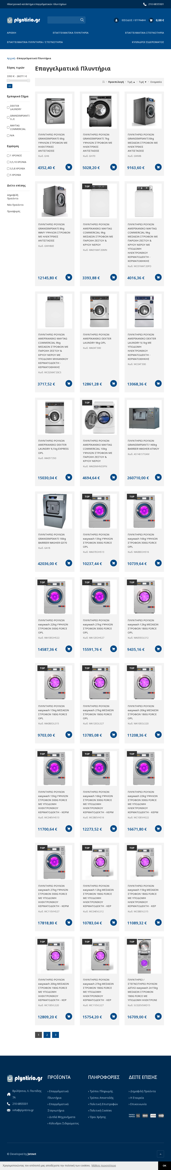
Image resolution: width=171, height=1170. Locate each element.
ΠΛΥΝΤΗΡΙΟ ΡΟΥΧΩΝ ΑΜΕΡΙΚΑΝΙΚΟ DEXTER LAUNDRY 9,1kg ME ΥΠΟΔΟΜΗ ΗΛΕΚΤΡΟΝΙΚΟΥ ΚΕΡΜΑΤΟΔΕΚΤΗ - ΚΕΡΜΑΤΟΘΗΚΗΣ (142, 347)
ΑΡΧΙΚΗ (11, 32)
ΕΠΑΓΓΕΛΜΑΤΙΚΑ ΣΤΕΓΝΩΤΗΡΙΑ (144, 32)
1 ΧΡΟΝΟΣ (16, 155)
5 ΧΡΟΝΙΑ (15, 174)
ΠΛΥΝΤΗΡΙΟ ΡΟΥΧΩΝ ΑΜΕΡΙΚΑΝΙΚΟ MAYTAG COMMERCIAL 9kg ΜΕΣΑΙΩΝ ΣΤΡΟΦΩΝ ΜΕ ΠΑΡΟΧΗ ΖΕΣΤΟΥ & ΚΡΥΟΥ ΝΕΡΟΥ (98, 234)
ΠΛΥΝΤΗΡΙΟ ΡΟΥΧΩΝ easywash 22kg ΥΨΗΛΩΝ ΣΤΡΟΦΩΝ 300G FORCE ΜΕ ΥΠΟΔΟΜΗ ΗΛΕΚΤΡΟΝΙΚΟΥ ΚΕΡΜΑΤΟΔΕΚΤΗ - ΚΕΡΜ (143, 802)
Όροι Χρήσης (98, 1117)
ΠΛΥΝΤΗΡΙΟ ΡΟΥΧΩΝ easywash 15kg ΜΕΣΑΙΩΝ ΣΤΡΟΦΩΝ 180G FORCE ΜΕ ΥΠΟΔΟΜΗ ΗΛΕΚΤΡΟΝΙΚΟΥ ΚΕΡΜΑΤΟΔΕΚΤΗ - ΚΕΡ (143, 896)
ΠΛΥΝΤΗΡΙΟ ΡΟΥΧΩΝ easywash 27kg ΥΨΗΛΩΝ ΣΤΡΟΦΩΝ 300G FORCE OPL (98, 626)
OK (9, 86)
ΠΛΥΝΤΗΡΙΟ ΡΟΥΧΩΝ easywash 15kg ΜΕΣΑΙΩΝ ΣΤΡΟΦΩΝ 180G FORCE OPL (53, 712)
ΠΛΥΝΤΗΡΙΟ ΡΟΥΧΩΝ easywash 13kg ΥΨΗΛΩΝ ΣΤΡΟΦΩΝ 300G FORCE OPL (98, 540)
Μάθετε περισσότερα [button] (104, 1165)
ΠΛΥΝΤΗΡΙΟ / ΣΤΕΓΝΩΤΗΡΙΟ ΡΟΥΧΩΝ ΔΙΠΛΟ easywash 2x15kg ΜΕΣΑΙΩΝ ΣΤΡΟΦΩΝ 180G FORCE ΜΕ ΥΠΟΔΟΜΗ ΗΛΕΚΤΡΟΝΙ (143, 990)
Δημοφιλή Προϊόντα (12, 196)
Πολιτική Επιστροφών (104, 1104)
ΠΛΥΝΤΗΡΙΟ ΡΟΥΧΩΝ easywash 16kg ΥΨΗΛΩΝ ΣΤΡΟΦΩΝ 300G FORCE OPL (143, 540)
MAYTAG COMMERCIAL (18, 127)
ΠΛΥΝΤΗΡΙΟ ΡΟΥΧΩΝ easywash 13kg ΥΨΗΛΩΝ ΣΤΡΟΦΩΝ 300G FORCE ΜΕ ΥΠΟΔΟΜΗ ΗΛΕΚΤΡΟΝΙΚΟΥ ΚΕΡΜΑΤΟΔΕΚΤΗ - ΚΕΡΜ (53, 802)
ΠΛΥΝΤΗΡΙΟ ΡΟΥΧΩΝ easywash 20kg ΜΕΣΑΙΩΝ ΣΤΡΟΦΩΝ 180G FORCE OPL (143, 712)
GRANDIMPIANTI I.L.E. (20, 117)
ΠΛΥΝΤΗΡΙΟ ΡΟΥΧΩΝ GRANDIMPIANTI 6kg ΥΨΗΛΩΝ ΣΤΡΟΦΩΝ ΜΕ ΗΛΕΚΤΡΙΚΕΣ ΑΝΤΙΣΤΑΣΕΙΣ (52, 142)
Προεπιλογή (116, 81)
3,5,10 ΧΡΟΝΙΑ (18, 162)
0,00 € (160, 20)
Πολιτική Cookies (101, 1110)
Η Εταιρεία (137, 1098)
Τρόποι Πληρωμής (101, 1091)
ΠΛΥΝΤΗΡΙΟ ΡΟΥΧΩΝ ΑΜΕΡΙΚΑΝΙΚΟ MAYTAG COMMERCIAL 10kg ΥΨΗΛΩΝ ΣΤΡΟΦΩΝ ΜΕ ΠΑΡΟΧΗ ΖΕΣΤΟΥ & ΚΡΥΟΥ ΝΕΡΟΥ (97, 451)
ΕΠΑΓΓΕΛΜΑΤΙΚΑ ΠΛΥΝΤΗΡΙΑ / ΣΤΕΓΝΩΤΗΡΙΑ (35, 42)
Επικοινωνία (138, 1104)
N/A (12, 135)
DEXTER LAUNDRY (15, 107)
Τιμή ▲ (131, 81)
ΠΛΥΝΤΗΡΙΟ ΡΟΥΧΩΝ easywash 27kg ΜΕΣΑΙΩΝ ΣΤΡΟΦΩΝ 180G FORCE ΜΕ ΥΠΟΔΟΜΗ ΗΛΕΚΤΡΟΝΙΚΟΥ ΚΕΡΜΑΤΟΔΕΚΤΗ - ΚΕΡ (98, 990)
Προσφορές (13, 211)
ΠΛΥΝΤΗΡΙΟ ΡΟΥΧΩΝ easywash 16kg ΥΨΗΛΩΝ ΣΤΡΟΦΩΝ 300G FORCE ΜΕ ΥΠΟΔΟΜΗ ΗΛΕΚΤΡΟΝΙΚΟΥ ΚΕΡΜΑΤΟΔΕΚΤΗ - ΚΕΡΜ (98, 802)
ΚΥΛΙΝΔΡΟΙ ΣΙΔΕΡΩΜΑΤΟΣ (148, 42)
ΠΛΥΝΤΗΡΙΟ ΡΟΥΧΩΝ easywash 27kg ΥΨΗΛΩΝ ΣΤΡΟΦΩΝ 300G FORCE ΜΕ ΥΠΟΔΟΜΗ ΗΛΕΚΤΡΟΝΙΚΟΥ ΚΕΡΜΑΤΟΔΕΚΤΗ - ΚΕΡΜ (53, 896)
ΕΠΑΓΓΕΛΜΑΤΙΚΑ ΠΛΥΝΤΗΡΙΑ (71, 32)
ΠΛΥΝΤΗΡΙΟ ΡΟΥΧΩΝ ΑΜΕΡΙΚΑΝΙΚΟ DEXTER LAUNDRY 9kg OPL (97, 338)
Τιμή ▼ (143, 81)
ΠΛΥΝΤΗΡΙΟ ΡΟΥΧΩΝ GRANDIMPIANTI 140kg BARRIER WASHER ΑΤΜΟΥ (143, 444)
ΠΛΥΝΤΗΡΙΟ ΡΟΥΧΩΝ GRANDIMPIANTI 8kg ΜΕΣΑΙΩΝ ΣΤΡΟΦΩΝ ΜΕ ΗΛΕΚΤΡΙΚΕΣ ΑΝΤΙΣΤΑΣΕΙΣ (143, 142)
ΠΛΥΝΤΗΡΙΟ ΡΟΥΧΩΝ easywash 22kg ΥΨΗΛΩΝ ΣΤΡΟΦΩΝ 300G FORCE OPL (53, 626)
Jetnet (32, 1154)
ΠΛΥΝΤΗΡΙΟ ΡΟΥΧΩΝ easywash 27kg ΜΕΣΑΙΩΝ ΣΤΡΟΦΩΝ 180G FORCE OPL (98, 712)
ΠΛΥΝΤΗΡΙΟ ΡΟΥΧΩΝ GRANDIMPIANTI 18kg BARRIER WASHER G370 (52, 538)
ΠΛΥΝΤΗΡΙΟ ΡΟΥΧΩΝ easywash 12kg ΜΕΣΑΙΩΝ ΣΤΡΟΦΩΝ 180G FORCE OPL (143, 626)
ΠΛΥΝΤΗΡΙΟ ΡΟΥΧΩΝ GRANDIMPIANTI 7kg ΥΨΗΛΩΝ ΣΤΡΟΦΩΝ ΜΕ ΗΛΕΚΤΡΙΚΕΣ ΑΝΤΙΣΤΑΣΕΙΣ (97, 142)
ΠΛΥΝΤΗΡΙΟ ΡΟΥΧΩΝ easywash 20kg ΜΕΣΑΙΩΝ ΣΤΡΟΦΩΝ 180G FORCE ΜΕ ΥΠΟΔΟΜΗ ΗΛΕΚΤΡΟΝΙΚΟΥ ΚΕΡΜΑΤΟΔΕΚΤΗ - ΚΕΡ (53, 990)
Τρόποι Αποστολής (102, 1098)
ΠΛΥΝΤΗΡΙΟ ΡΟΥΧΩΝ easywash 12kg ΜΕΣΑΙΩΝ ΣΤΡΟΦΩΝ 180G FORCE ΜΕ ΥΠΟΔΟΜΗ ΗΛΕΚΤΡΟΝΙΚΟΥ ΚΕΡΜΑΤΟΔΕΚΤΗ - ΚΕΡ (98, 896)
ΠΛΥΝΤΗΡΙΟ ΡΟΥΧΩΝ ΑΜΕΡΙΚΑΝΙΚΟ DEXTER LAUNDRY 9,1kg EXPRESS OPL (53, 446)
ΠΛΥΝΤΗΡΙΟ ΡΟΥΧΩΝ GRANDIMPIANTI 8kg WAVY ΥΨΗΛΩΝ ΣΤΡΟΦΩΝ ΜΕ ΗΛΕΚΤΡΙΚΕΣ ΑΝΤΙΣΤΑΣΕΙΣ (54, 232)
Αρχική (11, 58)
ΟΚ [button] (164, 1165)
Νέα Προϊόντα (15, 204)
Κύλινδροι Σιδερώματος (64, 1123)
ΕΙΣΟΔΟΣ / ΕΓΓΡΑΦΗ (134, 20)
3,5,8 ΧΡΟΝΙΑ (17, 168)
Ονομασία (156, 81)
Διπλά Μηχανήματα (62, 1117)
